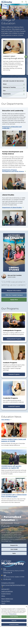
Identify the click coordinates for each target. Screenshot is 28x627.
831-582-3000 (7, 579)
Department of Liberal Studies (12, 207)
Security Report (5, 601)
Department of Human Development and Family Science (13, 170)
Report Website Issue (7, 598)
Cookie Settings (14, 616)
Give (4, 90)
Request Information (14, 290)
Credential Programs (14, 406)
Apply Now (14, 299)
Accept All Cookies (14, 624)
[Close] (26, 606)
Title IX (3, 603)
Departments (7, 93)
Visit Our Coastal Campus (14, 295)
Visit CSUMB (14, 549)
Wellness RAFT (5, 589)
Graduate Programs (14, 374)
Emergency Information (7, 582)
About (4, 84)
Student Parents (6, 593)
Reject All (14, 620)
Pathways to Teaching (9, 87)
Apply (14, 553)
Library (3, 596)
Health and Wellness (7, 591)
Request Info (14, 545)
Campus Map (6, 572)
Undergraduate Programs (14, 338)
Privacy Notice (12, 613)
